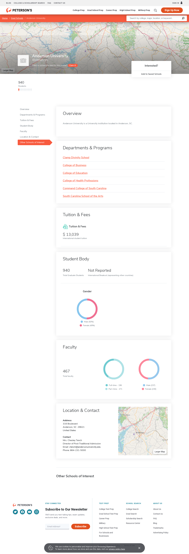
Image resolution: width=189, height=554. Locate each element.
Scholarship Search (134, 518)
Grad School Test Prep (108, 514)
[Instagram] (36, 511)
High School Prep (127, 10)
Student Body (26, 125)
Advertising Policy (160, 532)
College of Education (75, 173)
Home (5, 18)
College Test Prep (106, 509)
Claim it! (72, 65)
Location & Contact (29, 136)
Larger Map (8, 70)
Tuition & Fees (27, 120)
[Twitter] (15, 511)
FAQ (49, 3)
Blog (8, 3)
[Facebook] (22, 511)
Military (102, 523)
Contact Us (158, 514)
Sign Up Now (172, 10)
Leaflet (156, 23)
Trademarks (158, 528)
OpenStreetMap (170, 23)
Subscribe (80, 526)
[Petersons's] (19, 10)
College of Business (74, 165)
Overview (24, 109)
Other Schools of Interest (32, 142)
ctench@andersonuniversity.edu (85, 446)
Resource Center (133, 523)
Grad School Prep (95, 10)
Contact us (59, 3)
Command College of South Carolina (84, 188)
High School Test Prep (108, 528)
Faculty (23, 131)
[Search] (155, 10)
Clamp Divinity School (76, 157)
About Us (157, 509)
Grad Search (131, 514)
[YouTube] (29, 511)
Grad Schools (17, 18)
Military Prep (144, 10)
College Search (132, 509)
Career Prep (111, 10)
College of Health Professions (80, 180)
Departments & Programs (32, 114)
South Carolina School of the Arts (83, 196)
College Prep (79, 10)
